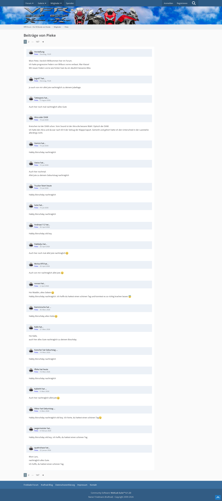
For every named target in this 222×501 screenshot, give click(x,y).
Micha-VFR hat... (41, 263)
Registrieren (182, 3)
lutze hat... (38, 205)
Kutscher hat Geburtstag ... (46, 350)
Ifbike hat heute (41, 369)
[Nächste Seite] (43, 42)
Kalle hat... (38, 327)
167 (37, 41)
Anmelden (168, 3)
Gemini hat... (40, 143)
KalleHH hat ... (40, 388)
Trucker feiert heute (43, 185)
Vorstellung (39, 51)
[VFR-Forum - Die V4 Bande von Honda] (111, 15)
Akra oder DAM (41, 117)
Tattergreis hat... (41, 97)
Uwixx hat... (39, 162)
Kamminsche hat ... (42, 307)
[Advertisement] (179, 54)
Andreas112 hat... (42, 224)
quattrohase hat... (42, 447)
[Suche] (193, 3)
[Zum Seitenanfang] (218, 497)
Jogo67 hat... (39, 78)
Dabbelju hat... (40, 244)
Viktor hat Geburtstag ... (44, 408)
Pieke (36, 54)
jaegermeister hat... (42, 428)
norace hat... (39, 283)
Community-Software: (111, 492)
